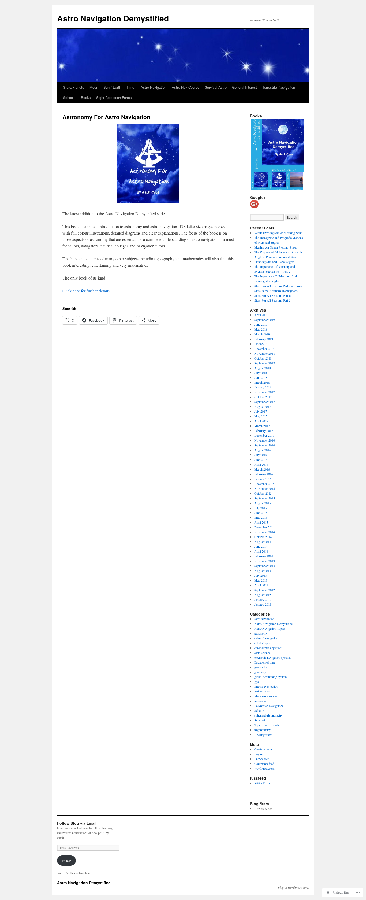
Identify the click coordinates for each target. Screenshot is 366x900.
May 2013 (260, 580)
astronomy (261, 633)
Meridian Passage (265, 696)
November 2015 (264, 488)
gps (256, 681)
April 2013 (261, 585)
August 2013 (262, 570)
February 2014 (263, 556)
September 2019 (264, 319)
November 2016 (264, 440)
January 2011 (262, 604)
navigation (260, 701)
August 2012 (262, 594)
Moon (93, 87)
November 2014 (264, 532)
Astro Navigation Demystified (113, 18)
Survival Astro (216, 87)
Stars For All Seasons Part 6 (272, 295)
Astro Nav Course (185, 87)
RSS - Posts (262, 783)
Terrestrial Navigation (278, 87)
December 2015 (264, 484)
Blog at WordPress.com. (293, 887)
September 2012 (264, 590)
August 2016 (262, 450)
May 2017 (260, 416)
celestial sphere (263, 643)
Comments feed (264, 763)
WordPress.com (264, 768)
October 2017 (263, 397)
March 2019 (262, 334)
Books (86, 97)
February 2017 (263, 430)
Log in (258, 754)
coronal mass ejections (268, 648)
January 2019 (262, 344)
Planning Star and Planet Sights (274, 262)
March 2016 (262, 469)
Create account (263, 749)
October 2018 (263, 358)
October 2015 (263, 493)
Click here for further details (86, 291)
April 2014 (261, 551)
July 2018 (260, 373)
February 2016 (263, 474)
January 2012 (262, 599)
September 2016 (264, 445)
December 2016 (264, 435)
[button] (277, 145)
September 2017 (264, 401)
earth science (262, 652)
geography (261, 667)
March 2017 (262, 426)
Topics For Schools (266, 725)
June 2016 (260, 459)
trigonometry (262, 730)
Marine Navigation (266, 686)
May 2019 (260, 329)
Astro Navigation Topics (269, 628)
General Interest (244, 87)
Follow (66, 860)
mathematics (262, 691)
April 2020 (261, 315)
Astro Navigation (153, 87)
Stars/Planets (73, 87)
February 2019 (263, 339)
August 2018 (262, 368)
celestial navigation (266, 638)
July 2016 (260, 455)
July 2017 (260, 411)
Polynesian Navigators (268, 705)
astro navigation (264, 619)
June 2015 (260, 512)
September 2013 (264, 566)
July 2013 (260, 575)
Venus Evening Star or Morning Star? (278, 233)
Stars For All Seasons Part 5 (272, 300)
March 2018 (262, 382)
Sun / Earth (112, 87)
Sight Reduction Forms (114, 97)
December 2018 (264, 348)
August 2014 (262, 541)
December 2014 (264, 527)
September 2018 (264, 363)
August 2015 (262, 503)
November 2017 (264, 392)
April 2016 (261, 464)
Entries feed (261, 759)
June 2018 (260, 377)
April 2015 (261, 522)
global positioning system (270, 677)
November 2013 (264, 561)
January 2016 (262, 479)
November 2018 (264, 353)
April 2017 (261, 421)
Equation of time (264, 662)
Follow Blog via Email (76, 823)
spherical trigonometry (268, 715)
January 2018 (262, 387)
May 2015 (260, 517)
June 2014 (260, 546)
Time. (130, 87)
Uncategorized (263, 734)
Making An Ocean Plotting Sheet (275, 247)
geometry (260, 672)
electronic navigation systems (272, 657)
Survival (259, 720)
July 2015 (260, 508)
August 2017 (262, 406)
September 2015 (264, 498)
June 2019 (260, 324)
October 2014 (263, 537)
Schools (69, 97)
